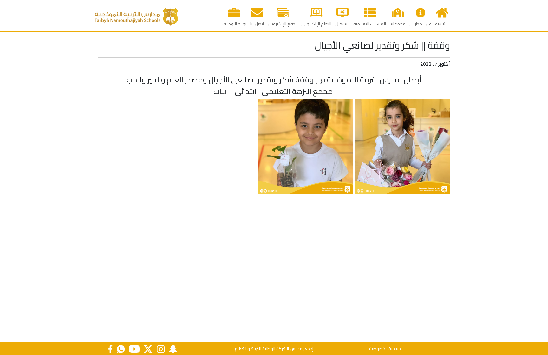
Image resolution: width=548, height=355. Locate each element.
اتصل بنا (257, 24)
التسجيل (342, 24)
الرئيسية (442, 24)
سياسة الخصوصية (385, 349)
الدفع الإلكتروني (282, 24)
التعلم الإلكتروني (316, 24)
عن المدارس (420, 24)
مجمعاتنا (398, 24)
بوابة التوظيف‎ (234, 24)
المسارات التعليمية (369, 24)
